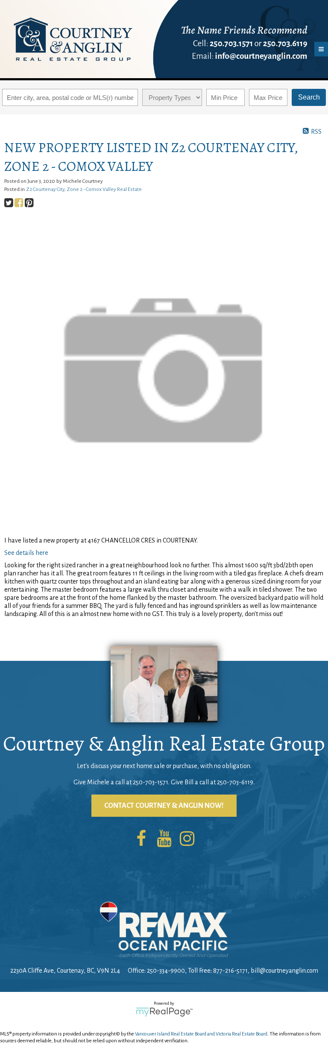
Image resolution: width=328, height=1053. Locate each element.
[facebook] (141, 839)
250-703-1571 (150, 782)
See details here (26, 552)
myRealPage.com (164, 1012)
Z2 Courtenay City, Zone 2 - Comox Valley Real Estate (84, 189)
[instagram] (187, 839)
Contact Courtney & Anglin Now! (164, 806)
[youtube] (164, 839)
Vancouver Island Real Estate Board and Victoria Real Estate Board (201, 1034)
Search (309, 97)
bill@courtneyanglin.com (284, 970)
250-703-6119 (235, 782)
